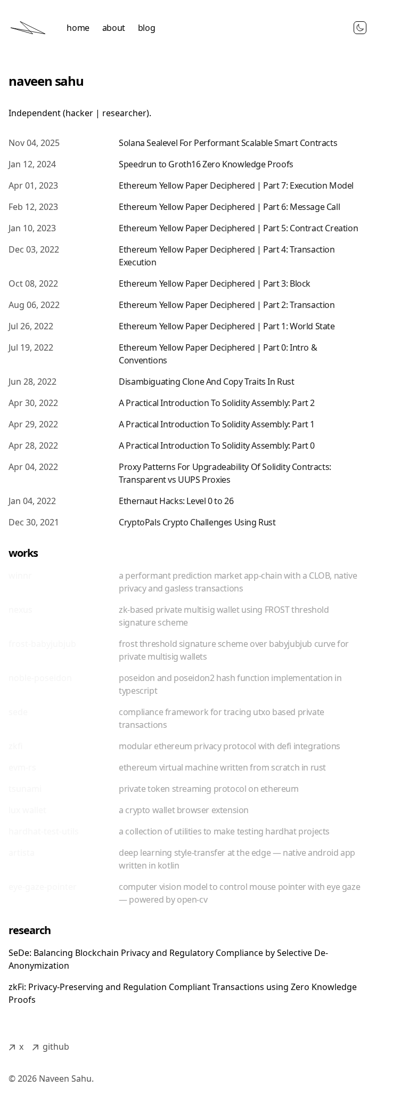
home (78, 28)
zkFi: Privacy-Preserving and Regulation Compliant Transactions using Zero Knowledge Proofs (183, 993)
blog (146, 28)
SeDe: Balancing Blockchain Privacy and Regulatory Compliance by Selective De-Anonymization (168, 959)
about (113, 28)
